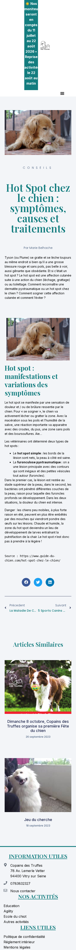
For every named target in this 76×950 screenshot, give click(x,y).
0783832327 (20, 883)
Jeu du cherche (38, 819)
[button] (62, 93)
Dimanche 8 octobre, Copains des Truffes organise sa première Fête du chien (38, 726)
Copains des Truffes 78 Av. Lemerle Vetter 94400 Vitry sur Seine (28, 870)
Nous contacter (22, 891)
